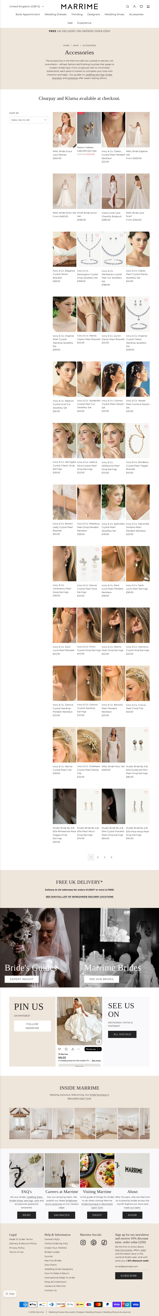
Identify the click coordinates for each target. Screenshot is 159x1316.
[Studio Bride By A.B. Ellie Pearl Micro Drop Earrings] (89, 806)
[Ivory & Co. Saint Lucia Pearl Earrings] (138, 563)
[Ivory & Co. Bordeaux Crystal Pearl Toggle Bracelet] (138, 440)
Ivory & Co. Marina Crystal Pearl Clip (62, 768)
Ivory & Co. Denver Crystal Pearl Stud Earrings (87, 589)
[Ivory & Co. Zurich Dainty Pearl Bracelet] (113, 314)
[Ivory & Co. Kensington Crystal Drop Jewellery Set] (89, 249)
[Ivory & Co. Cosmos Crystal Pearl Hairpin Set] (113, 379)
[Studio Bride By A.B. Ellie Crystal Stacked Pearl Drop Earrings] (113, 806)
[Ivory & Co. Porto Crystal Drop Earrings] (89, 625)
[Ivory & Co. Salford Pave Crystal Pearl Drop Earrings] (89, 440)
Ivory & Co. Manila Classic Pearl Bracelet (88, 337)
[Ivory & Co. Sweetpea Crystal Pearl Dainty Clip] (89, 744)
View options (60, 167)
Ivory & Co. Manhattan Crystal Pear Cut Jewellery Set (112, 276)
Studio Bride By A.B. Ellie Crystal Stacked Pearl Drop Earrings (113, 831)
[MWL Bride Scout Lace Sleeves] (64, 129)
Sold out (81, 290)
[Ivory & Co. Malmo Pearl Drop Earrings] (113, 625)
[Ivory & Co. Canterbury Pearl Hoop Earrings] (64, 563)
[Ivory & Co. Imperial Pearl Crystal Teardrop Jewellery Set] (64, 314)
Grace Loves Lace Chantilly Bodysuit (112, 214)
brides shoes (16, 1200)
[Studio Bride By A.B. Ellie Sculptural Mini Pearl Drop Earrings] (138, 744)
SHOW (132, 1215)
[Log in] (134, 6)
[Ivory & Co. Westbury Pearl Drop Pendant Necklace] (89, 502)
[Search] (127, 6)
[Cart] (148, 6)
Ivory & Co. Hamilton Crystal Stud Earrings (137, 648)
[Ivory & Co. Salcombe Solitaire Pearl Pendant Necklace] (138, 502)
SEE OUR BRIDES (102, 979)
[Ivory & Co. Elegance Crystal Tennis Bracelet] (64, 249)
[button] (12, 1124)
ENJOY (97, 1215)
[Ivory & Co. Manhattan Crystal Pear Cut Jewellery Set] (113, 249)
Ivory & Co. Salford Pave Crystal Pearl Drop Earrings (87, 466)
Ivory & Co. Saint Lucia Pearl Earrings (137, 587)
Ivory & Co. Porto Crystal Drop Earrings (89, 648)
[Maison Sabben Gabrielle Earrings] (89, 128)
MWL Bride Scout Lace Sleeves (62, 153)
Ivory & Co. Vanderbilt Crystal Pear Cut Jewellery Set (88, 404)
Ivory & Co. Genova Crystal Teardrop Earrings (87, 708)
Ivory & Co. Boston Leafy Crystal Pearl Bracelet (63, 527)
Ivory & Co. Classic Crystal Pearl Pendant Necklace (113, 155)
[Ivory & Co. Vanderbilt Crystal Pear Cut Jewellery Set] (89, 379)
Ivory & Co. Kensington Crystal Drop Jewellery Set (87, 274)
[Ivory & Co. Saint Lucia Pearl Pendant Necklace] (113, 563)
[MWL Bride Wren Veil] (64, 191)
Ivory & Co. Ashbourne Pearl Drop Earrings (111, 466)
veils (36, 1200)
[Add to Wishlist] (72, 115)
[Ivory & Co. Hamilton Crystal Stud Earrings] (138, 625)
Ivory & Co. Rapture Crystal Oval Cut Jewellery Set (63, 404)
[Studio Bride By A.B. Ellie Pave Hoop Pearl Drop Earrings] (138, 806)
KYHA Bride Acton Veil (87, 214)
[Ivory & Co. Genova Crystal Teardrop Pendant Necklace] (64, 683)
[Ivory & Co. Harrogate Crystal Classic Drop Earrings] (64, 440)
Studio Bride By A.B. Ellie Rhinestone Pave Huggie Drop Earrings (64, 833)
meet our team (132, 1207)
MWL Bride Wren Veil (64, 212)
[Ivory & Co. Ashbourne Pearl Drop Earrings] (113, 440)
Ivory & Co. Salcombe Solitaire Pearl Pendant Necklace (137, 527)
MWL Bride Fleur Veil (113, 766)
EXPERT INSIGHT (21, 979)
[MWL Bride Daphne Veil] (138, 129)
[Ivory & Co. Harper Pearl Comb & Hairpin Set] (138, 379)
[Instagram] (83, 1242)
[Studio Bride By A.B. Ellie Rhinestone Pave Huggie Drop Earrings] (64, 806)
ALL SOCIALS (122, 1034)
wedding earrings (94, 74)
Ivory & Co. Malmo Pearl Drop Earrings (112, 648)
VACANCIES (62, 1215)
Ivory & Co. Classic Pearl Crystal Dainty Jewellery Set (137, 274)
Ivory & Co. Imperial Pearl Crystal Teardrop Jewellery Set (63, 341)
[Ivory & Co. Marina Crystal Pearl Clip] (64, 744)
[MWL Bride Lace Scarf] (138, 191)
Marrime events (123, 1250)
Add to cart (83, 167)
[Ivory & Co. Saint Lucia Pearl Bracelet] (64, 625)
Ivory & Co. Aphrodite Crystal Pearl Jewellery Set (113, 527)
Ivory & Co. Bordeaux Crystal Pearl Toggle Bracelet (137, 466)
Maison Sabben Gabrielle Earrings (87, 149)
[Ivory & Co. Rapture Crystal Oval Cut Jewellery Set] (64, 379)
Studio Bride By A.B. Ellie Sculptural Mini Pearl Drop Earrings (137, 770)
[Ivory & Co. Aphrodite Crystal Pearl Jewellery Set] (113, 502)
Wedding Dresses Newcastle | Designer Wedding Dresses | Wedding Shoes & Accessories (90, 1312)
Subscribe (129, 1275)
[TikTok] (104, 1242)
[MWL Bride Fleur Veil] (113, 744)
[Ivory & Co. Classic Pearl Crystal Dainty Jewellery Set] (138, 249)
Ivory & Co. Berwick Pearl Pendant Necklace (112, 708)
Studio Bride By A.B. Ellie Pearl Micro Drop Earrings (88, 831)
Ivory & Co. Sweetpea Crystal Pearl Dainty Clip (88, 770)
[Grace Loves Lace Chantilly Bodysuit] (113, 191)
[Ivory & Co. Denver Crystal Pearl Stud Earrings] (89, 563)
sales (143, 1250)
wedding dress (34, 1197)
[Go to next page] (111, 857)
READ (27, 1215)
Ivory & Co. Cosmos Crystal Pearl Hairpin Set (113, 404)
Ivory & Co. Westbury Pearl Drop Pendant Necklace (88, 527)
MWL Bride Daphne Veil (137, 153)
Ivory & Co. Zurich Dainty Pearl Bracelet (113, 337)
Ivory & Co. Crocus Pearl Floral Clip (136, 707)
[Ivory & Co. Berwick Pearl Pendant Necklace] (113, 683)
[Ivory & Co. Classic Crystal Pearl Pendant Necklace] (113, 129)
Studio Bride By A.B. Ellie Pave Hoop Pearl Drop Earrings (137, 831)
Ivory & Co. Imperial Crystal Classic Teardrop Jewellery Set (136, 341)
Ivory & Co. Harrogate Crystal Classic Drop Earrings (64, 465)
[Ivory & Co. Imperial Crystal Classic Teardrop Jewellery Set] (138, 314)
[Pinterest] (94, 1242)
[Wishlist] (141, 6)
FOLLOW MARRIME (32, 1026)
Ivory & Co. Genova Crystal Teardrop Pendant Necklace (63, 708)
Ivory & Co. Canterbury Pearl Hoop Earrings (62, 589)
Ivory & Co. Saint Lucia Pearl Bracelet (63, 648)
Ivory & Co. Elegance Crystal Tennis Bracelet (64, 274)
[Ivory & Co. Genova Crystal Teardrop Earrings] (89, 683)
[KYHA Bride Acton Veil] (89, 191)
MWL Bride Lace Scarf (135, 214)
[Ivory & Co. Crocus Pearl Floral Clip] (138, 683)
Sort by (14, 113)
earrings (28, 1200)
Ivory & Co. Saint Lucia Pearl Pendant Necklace (112, 589)
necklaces (72, 78)
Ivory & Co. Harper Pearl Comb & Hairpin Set (138, 404)
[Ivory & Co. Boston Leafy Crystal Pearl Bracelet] (64, 502)
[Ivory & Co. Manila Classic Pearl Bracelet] (89, 314)
